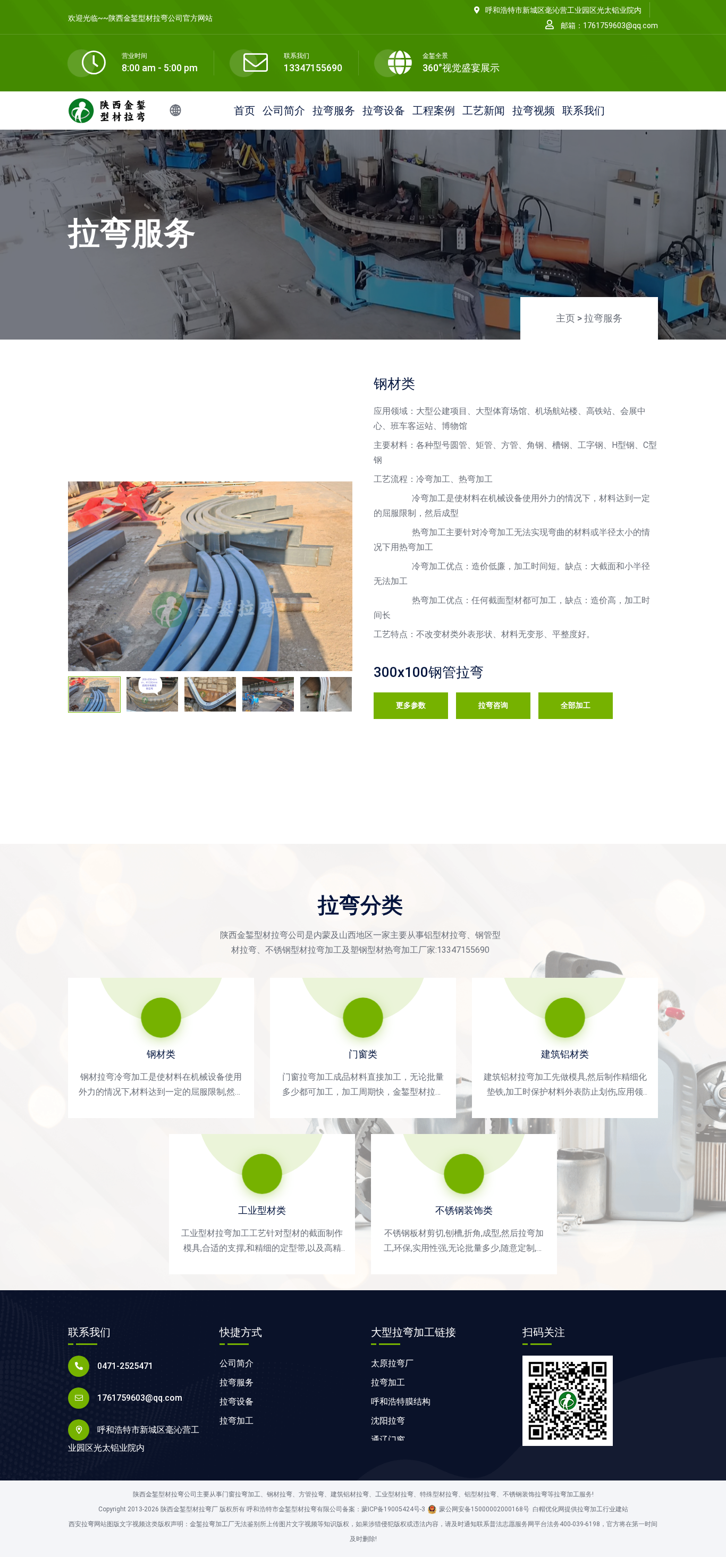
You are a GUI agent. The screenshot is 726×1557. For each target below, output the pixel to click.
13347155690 (313, 67)
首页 (244, 110)
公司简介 (284, 110)
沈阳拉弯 (388, 1421)
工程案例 (433, 110)
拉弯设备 (383, 110)
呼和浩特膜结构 (400, 1402)
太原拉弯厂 (392, 1363)
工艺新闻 (483, 110)
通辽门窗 (388, 1440)
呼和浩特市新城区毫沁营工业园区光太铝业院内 (563, 10)
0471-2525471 (125, 1366)
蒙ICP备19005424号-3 (393, 1509)
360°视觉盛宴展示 (461, 67)
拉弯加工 (237, 1421)
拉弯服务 (334, 110)
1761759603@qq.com (139, 1398)
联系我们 (583, 110)
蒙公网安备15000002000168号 (484, 1509)
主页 (565, 318)
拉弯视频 (533, 110)
